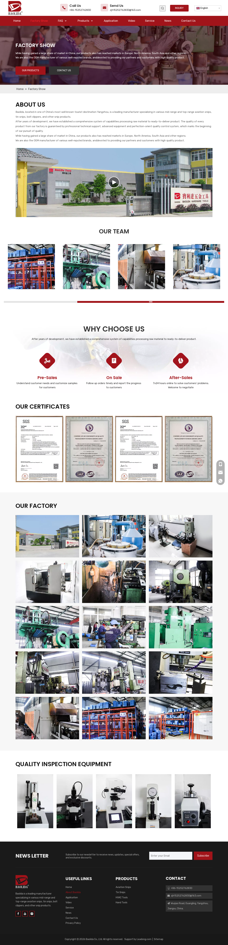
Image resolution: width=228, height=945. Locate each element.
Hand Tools (121, 902)
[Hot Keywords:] (163, 8)
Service (70, 907)
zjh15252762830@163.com (125, 10)
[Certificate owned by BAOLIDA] (40, 449)
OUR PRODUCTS (30, 70)
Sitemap (158, 939)
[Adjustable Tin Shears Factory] (114, 672)
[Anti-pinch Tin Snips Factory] (180, 582)
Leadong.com (144, 939)
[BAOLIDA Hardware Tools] (47, 536)
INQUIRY (179, 8)
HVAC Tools (122, 897)
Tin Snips (120, 892)
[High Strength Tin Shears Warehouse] (114, 718)
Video (69, 902)
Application (72, 897)
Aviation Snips (123, 887)
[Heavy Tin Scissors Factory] (114, 627)
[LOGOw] (22, 881)
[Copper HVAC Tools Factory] (47, 627)
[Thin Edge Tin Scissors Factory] (47, 718)
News (68, 912)
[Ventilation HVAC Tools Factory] (180, 672)
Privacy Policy (73, 923)
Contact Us (72, 918)
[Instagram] (32, 913)
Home (69, 887)
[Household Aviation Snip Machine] (180, 627)
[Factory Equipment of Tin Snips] (114, 536)
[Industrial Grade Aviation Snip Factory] (114, 582)
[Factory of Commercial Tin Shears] (47, 582)
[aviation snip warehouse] (180, 718)
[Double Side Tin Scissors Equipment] (180, 536)
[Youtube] (25, 913)
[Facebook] (18, 913)
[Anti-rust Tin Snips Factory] (47, 672)
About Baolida (73, 892)
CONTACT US (64, 70)
